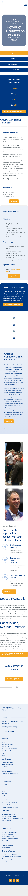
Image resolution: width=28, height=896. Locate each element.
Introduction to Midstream (9, 816)
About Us (5, 739)
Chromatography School (8, 814)
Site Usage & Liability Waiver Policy (11, 856)
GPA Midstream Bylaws (8, 859)
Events (4, 799)
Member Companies (7, 762)
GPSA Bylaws (5, 861)
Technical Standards (7, 834)
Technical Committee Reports (10, 838)
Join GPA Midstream (7, 764)
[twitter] (14, 880)
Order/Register (6, 847)
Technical (4, 787)
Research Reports (7, 841)
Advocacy (4, 784)
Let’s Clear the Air (6, 820)
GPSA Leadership (6, 751)
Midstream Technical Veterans (10, 773)
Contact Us (6, 718)
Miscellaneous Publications (9, 843)
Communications (6, 789)
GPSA (3, 755)
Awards (4, 769)
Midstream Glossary (7, 845)
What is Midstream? (7, 744)
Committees (6, 781)
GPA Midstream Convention (9, 802)
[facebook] (10, 880)
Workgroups (5, 793)
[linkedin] (17, 880)
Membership (6, 759)
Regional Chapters (7, 771)
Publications (6, 829)
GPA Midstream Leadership (9, 748)
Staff (3, 753)
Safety (3, 791)
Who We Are (5, 746)
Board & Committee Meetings (10, 807)
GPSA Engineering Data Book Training (12, 818)
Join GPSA (5, 767)
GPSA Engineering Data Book (10, 832)
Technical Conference (8, 805)
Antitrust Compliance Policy (9, 854)
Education (5, 811)
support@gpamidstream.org (9, 726)
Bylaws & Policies (8, 851)
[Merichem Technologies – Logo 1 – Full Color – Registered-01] (22, 687)
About (3, 742)
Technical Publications (8, 836)
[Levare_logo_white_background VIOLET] (6, 686)
